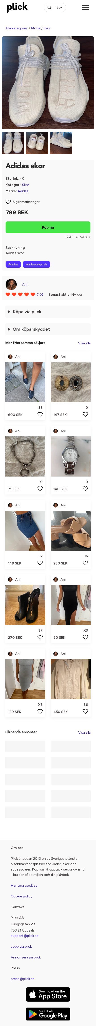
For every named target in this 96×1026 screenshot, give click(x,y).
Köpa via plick (27, 311)
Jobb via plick (21, 946)
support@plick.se (24, 936)
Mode (35, 28)
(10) (40, 294)
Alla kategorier (16, 28)
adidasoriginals (36, 264)
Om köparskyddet (31, 329)
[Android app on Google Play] (48, 1014)
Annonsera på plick (26, 957)
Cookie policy (21, 896)
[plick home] (17, 7)
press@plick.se (22, 979)
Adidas (23, 191)
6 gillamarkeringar (26, 202)
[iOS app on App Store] (48, 994)
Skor (47, 28)
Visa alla (84, 343)
